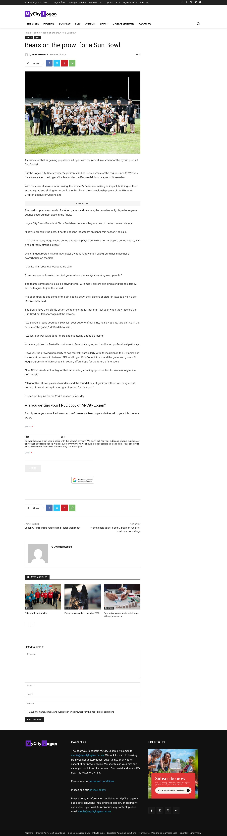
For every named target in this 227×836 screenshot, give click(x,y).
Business (109, 608)
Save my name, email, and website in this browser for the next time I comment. (71, 711)
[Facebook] (182, 2)
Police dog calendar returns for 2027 (81, 613)
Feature (36, 32)
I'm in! (33, 468)
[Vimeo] (196, 2)
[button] (198, 24)
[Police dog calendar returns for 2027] (82, 597)
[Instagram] (186, 2)
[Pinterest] (64, 63)
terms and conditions (101, 781)
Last (63, 437)
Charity (29, 608)
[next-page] (32, 624)
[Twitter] (191, 2)
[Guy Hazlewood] (27, 54)
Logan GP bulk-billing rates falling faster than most (52, 527)
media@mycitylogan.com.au (87, 755)
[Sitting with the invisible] (43, 597)
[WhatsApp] (72, 63)
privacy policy (97, 789)
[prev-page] (27, 624)
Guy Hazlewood (40, 54)
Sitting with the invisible (36, 613)
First (27, 437)
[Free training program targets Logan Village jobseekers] (122, 597)
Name (29, 426)
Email (28, 452)
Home (28, 32)
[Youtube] (200, 2)
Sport (37, 37)
